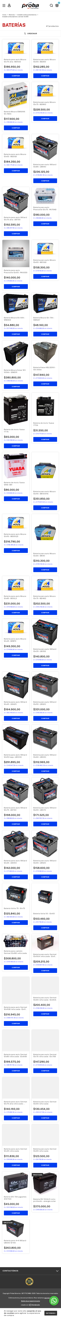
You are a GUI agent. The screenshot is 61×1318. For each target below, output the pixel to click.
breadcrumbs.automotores (26, 15)
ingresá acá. (48, 1298)
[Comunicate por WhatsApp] (54, 1300)
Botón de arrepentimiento (30, 1301)
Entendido (51, 1313)
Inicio (4, 15)
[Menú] (4, 5)
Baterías (12, 15)
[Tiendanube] (30, 1305)
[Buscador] (51, 5)
